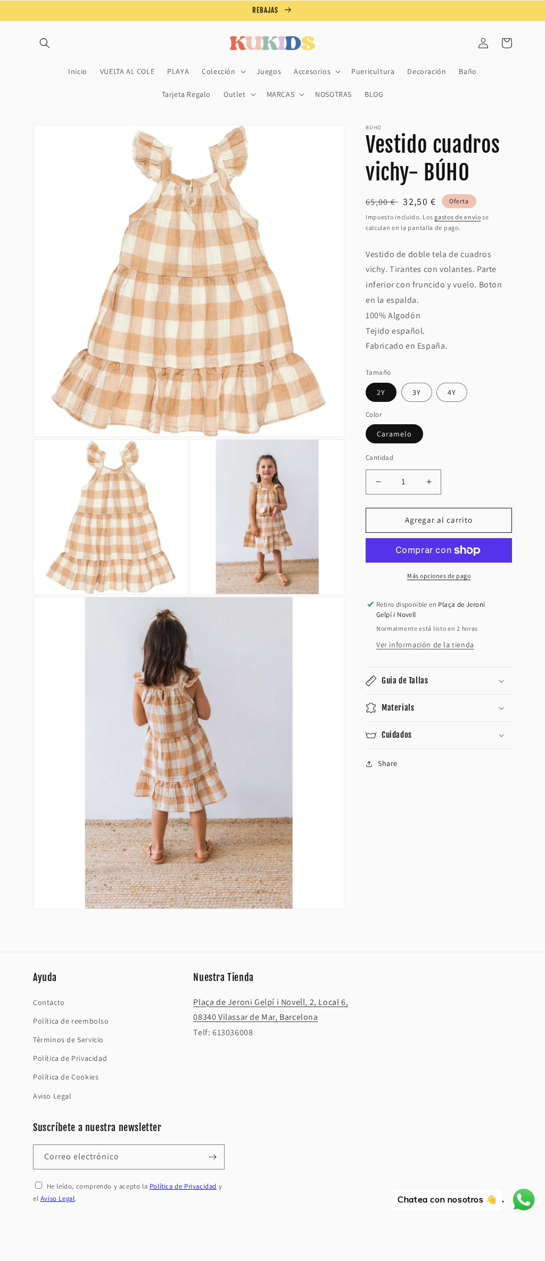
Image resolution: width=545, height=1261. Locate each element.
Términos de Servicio (68, 1039)
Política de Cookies (65, 1077)
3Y (416, 392)
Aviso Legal (52, 1096)
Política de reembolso (71, 1021)
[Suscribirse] (212, 1156)
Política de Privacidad (70, 1058)
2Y (381, 392)
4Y (452, 392)
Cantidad (379, 457)
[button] (44, 43)
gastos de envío (457, 217)
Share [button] (388, 763)
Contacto (49, 1002)
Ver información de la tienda (425, 644)
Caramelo (394, 434)
